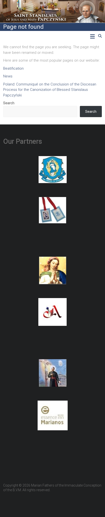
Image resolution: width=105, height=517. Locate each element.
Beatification (13, 68)
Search (8, 103)
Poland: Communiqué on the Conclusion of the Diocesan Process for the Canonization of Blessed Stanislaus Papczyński (49, 89)
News (7, 76)
